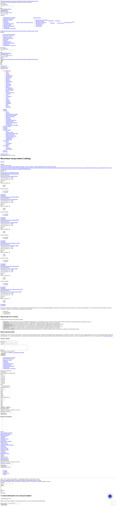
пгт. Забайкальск (10, 88)
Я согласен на (13, 352)
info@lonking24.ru (4, 10)
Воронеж (8, 80)
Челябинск (8, 103)
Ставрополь (8, 96)
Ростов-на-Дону (9, 90)
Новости (2, 454)
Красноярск (8, 85)
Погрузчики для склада (71, 167)
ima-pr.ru (39, 480)
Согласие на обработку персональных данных (26, 480)
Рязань (7, 91)
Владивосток (9, 76)
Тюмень (8, 99)
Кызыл (7, 86)
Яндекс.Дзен (6, 473)
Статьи (2, 455)
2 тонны (31, 166)
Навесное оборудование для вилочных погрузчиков (12, 166)
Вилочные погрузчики (6, 434)
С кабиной (19, 169)
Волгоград (8, 78)
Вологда (8, 79)
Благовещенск (9, 75)
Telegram (5, 470)
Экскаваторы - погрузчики (9, 45)
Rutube (4, 474)
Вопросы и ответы (5, 453)
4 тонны (44, 166)
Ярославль (8, 107)
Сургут (7, 97)
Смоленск (8, 93)
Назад (7, 72)
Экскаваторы (6, 44)
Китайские (56, 167)
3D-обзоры (3, 446)
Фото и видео (4, 447)
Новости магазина (6, 411)
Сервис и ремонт (10, 132)
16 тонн (9, 167)
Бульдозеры (6, 39)
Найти (2, 485)
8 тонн (2, 167)
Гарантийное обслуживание (7, 444)
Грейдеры (5, 40)
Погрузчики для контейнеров (83, 167)
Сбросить (8, 407)
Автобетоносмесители (8, 38)
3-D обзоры (8, 148)
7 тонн (54, 166)
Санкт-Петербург (10, 92)
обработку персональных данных (16, 352)
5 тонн (47, 166)
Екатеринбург (9, 81)
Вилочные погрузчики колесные (46, 167)
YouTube (5, 471)
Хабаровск (8, 102)
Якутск (7, 105)
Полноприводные (26, 169)
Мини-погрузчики (7, 36)
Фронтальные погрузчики (9, 34)
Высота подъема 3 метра (17, 167)
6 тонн (51, 166)
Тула (7, 98)
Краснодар (8, 84)
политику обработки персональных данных (61, 481)
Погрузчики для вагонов (11, 169)
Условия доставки (5, 449)
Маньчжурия (9, 87)
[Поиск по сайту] (2, 61)
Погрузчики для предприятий (97, 167)
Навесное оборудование (8, 42)
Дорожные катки (7, 41)
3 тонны (40, 166)
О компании (9, 143)
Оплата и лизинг (4, 448)
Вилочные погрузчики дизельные (30, 167)
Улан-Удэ (8, 101)
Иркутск (8, 82)
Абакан (7, 74)
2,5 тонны (35, 166)
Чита (7, 104)
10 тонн (5, 167)
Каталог (2, 32)
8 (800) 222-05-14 (4, 11)
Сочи (7, 95)
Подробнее (3, 195)
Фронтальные (62, 167)
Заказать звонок (4, 68)
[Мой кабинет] (1, 63)
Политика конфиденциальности (8, 480)
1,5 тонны (27, 166)
